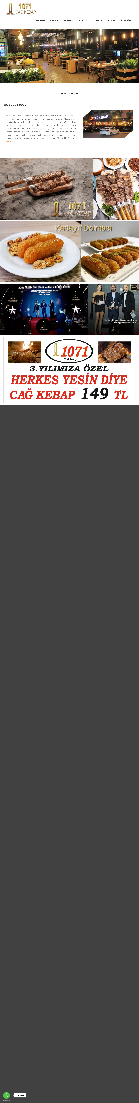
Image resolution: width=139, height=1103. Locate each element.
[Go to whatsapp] (6, 1095)
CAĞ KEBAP (69, 20)
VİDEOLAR (111, 20)
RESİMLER (98, 20)
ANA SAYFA (40, 20)
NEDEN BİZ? (83, 20)
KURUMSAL (54, 20)
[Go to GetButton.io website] (6, 1100)
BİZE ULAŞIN (125, 20)
